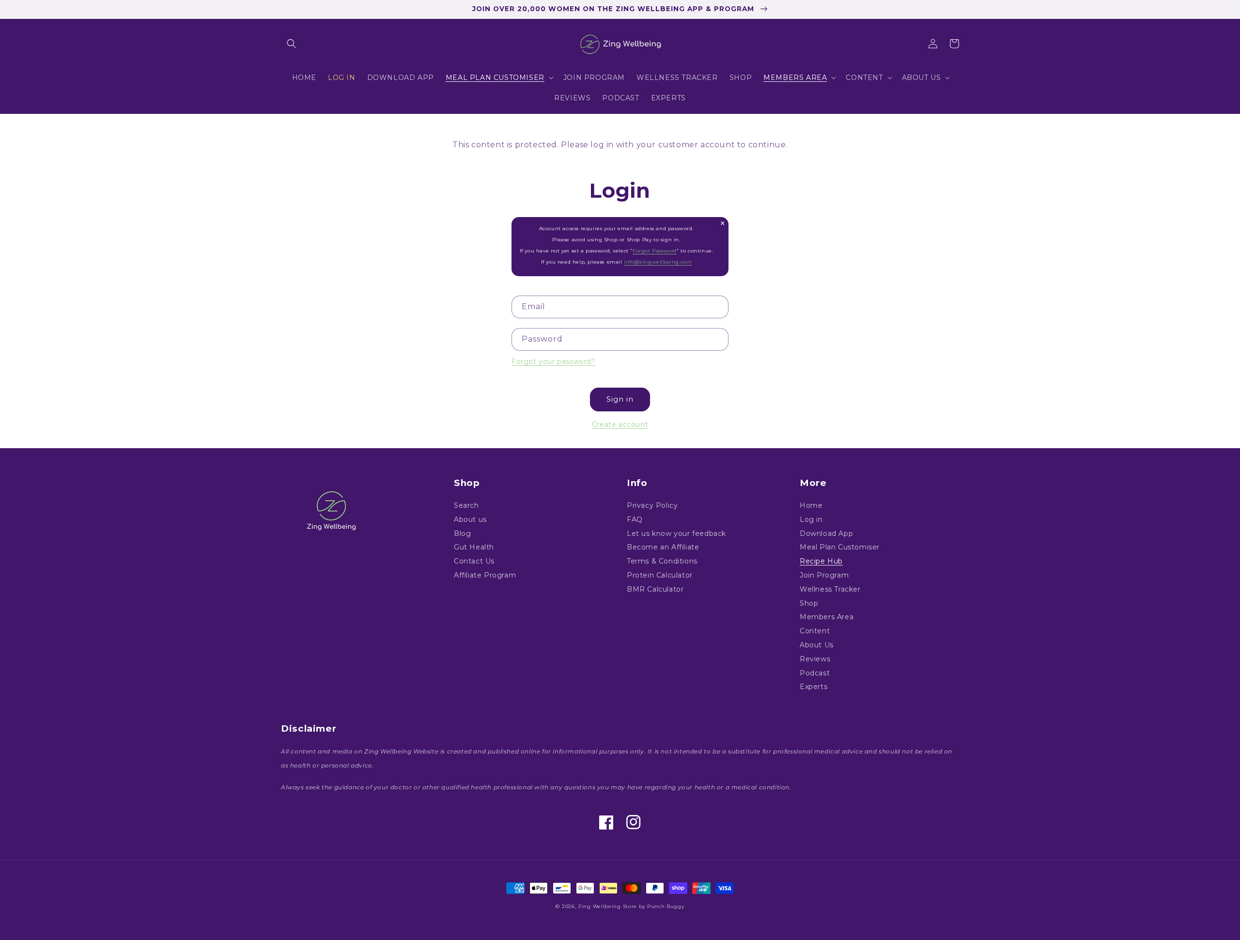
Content (815, 631)
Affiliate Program (485, 575)
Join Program (824, 575)
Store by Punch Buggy (653, 906)
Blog (462, 533)
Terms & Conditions (662, 561)
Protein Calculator (660, 575)
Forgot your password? (554, 361)
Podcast (815, 673)
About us (470, 519)
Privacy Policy (652, 506)
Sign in (620, 399)
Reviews (815, 659)
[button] (291, 43)
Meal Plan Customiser (840, 547)
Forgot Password (655, 251)
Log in (811, 519)
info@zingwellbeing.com (658, 262)
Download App (826, 533)
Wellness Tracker (830, 589)
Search (466, 506)
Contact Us (474, 561)
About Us (817, 645)
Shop (809, 603)
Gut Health (474, 547)
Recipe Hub (821, 561)
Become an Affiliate (663, 547)
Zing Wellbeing (599, 906)
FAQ (635, 519)
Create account (620, 424)
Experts (813, 686)
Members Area (826, 616)
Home (811, 506)
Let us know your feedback (676, 533)
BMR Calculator (655, 589)
